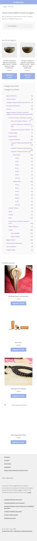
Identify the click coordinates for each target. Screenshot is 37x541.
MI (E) (17, 168)
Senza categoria (11, 246)
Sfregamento (17, 181)
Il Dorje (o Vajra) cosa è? (11, 515)
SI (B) (16, 175)
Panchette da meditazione (14, 243)
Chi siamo (7, 457)
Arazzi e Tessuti (11, 99)
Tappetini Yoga (10, 250)
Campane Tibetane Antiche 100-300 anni (18, 102)
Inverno (8, 109)
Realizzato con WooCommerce (23, 531)
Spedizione (7, 467)
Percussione (16, 155)
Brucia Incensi (13, 136)
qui (20, 490)
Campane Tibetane (14, 139)
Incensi (11, 215)
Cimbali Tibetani (13, 208)
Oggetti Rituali (10, 240)
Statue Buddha (15, 233)
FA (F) (17, 161)
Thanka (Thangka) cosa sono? (13, 511)
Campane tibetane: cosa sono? (13, 499)
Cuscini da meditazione (13, 106)
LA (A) (17, 165)
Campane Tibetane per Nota (19, 151)
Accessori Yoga (13, 133)
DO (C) (17, 158)
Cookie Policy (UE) (7, 531)
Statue (11, 230)
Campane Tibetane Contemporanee (21, 148)
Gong (10, 211)
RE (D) (17, 171)
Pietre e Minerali (13, 226)
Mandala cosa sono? (10, 518)
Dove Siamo (7, 464)
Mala (10, 218)
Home (5, 6)
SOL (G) (17, 178)
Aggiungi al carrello (9, 76)
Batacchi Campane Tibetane (19, 121)
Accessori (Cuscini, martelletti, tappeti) (20, 118)
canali (29, 492)
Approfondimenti (11, 96)
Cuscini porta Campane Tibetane (20, 129)
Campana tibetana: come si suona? (14, 503)
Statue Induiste (15, 236)
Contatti (6, 460)
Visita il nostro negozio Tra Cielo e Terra (16, 470)
